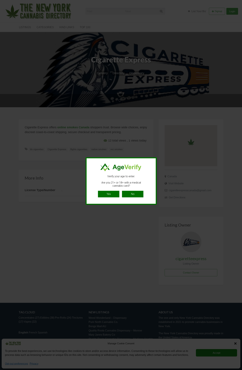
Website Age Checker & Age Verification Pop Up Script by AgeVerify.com (238, 369)
